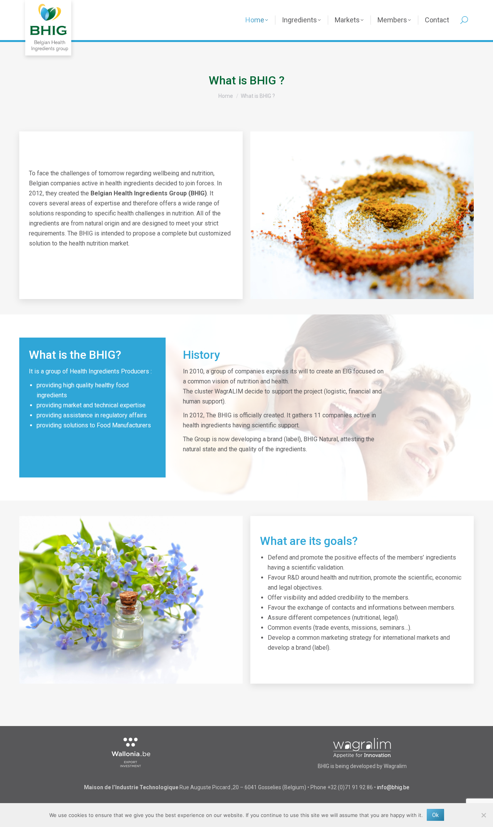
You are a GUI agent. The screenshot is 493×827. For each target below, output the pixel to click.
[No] (483, 815)
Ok (435, 815)
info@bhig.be (393, 787)
